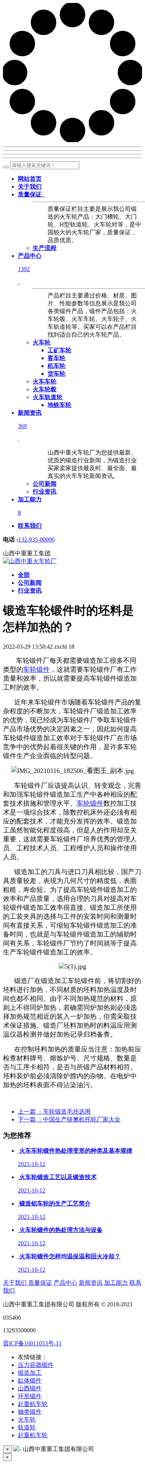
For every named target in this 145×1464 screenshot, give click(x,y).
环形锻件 (30, 1396)
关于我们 (15, 1283)
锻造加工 (30, 1373)
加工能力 (116, 1283)
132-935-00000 (36, 539)
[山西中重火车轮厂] (30, 561)
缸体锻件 (30, 1380)
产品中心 (65, 1283)
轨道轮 (27, 1427)
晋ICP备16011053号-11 (32, 1343)
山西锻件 (30, 1388)
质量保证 (40, 1283)
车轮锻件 (36, 669)
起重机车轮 (33, 1404)
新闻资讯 (91, 1283)
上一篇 (54, 1111)
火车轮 (27, 1419)
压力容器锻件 (36, 1365)
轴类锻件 (30, 1412)
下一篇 (69, 1119)
